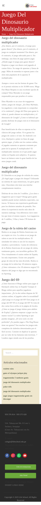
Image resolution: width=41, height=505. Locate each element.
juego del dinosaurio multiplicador (17, 382)
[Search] (35, 352)
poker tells (7, 387)
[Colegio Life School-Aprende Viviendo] (31, 5)
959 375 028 (21, 414)
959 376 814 (10, 414)
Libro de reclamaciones (23, 467)
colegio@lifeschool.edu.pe (15, 442)
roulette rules (8, 369)
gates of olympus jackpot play (15, 373)
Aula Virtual (23, 475)
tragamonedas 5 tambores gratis (15, 378)
